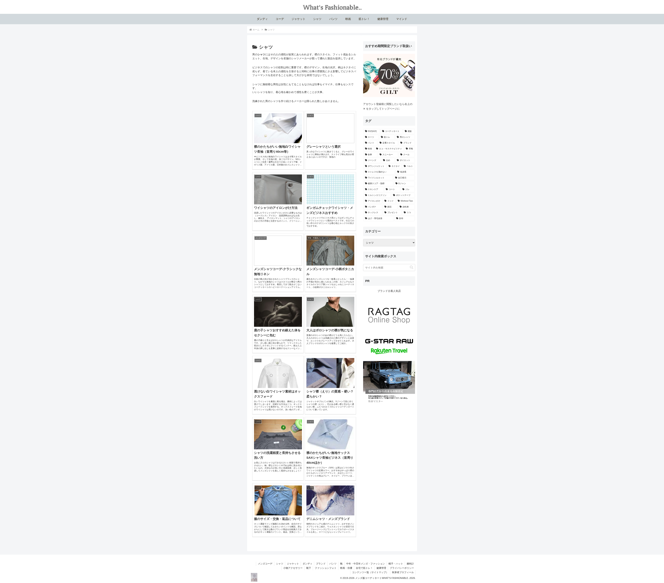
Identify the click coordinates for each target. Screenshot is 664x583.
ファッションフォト (325, 568)
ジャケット (293, 563)
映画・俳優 (346, 568)
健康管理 (381, 568)
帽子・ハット (396, 563)
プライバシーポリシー (402, 568)
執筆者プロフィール (403, 572)
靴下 (308, 568)
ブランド (321, 563)
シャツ (279, 563)
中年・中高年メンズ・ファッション (365, 563)
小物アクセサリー (293, 568)
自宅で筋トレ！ (364, 568)
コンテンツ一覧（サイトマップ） (370, 572)
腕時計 (410, 563)
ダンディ (307, 563)
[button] (411, 267)
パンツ (332, 563)
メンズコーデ (265, 563)
